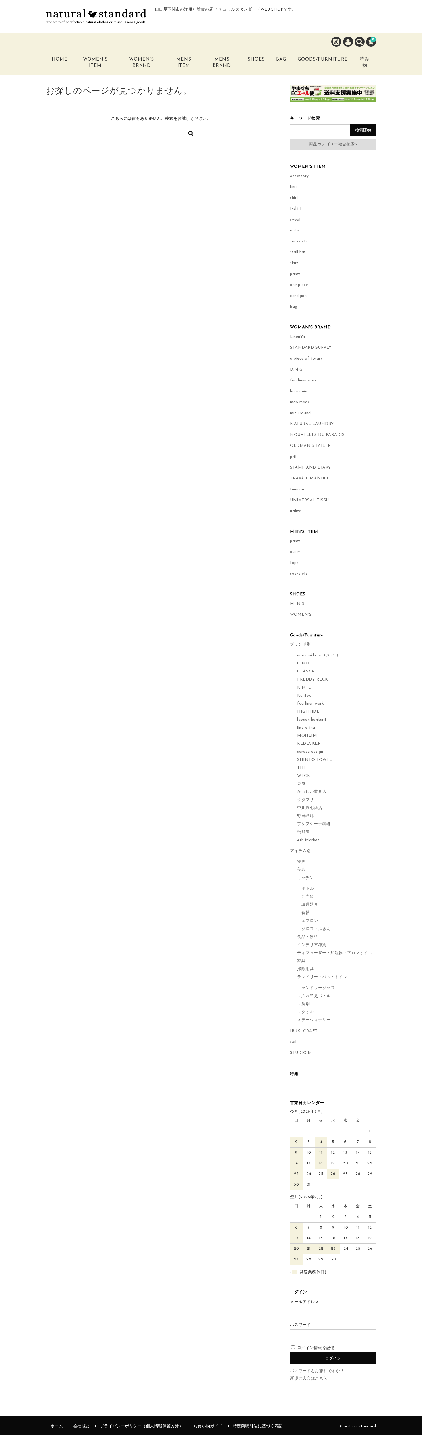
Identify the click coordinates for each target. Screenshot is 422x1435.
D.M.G (296, 369)
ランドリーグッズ (318, 988)
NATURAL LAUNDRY (312, 424)
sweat (295, 219)
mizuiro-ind (300, 413)
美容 (301, 870)
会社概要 (81, 1426)
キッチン (305, 878)
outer (295, 230)
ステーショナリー (313, 1020)
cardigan (298, 296)
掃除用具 (305, 969)
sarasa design (310, 752)
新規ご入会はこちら (309, 1378)
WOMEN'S (301, 615)
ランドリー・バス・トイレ (322, 977)
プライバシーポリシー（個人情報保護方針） (141, 1426)
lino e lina (306, 728)
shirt (294, 198)
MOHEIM (307, 736)
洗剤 (305, 1004)
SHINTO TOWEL (314, 760)
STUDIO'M (301, 1053)
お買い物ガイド (208, 1426)
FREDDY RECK (312, 679)
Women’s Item (95, 62)
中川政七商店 (309, 808)
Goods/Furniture (323, 59)
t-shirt (296, 208)
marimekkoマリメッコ (317, 655)
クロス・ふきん (316, 929)
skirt (294, 263)
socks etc (299, 241)
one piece (299, 285)
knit (293, 187)
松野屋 (303, 832)
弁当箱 (307, 897)
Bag (281, 59)
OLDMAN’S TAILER (310, 446)
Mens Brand (222, 62)
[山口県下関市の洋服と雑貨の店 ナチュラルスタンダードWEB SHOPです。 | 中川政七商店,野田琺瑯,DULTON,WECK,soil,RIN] (96, 19)
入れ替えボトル (316, 996)
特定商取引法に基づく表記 (258, 1426)
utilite (295, 511)
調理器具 (309, 905)
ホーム (57, 1426)
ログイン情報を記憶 (315, 1348)
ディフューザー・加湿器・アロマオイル (334, 953)
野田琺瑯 (305, 816)
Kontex (304, 695)
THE (301, 768)
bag (293, 307)
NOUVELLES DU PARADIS (317, 435)
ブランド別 (300, 644)
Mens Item (183, 62)
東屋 (301, 784)
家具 (301, 961)
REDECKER (309, 744)
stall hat (298, 252)
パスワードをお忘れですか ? (316, 1371)
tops (294, 563)
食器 (305, 913)
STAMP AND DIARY (310, 467)
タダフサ (305, 800)
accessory (299, 176)
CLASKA (305, 671)
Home (59, 59)
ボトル (307, 889)
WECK (303, 776)
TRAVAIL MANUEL (309, 478)
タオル (307, 1012)
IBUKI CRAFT (304, 1031)
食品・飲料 (307, 937)
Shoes (256, 59)
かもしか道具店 (311, 792)
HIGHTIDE (308, 711)
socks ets (299, 574)
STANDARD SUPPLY (311, 348)
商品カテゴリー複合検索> (333, 144)
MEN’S (297, 604)
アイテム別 (300, 851)
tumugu (297, 489)
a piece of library (306, 358)
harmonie (298, 391)
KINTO (304, 687)
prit (293, 457)
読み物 (364, 62)
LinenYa (297, 337)
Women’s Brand (141, 62)
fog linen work (303, 380)
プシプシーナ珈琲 (313, 824)
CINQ (303, 663)
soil (293, 1042)
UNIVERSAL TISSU (309, 500)
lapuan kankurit (312, 720)
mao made (300, 402)
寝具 (301, 862)
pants (295, 274)
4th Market (308, 840)
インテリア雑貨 (311, 945)
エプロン (309, 921)
